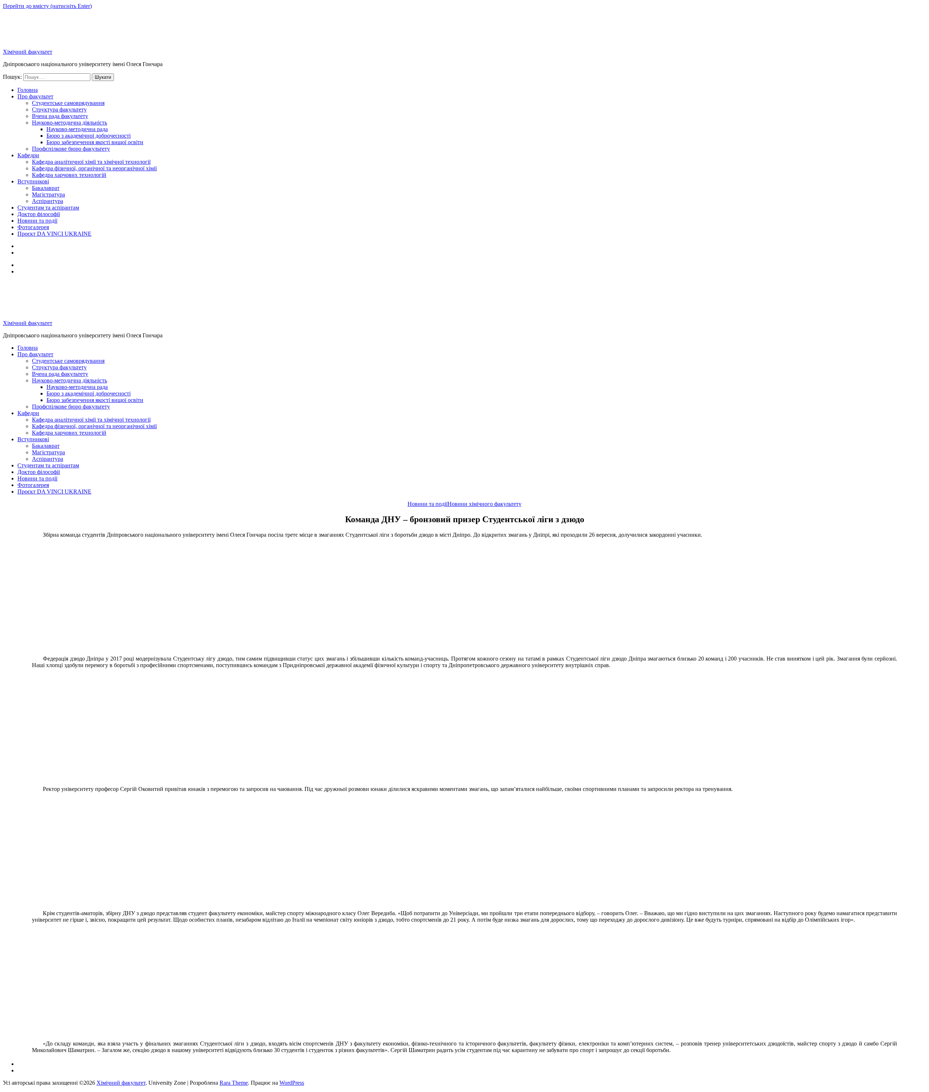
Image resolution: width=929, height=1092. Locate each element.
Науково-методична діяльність (69, 122)
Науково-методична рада (77, 129)
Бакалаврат (46, 188)
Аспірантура (47, 201)
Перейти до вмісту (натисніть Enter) (47, 6)
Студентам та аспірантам (48, 207)
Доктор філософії (38, 214)
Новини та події (37, 221)
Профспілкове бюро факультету (71, 149)
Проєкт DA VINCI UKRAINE (54, 234)
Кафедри (28, 155)
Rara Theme (234, 1083)
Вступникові (33, 181)
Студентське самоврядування (68, 103)
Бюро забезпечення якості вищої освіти (94, 142)
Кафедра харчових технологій (69, 175)
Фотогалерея (33, 227)
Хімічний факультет (27, 52)
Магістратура (48, 194)
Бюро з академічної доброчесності (88, 136)
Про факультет (35, 96)
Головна (27, 90)
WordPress (291, 1083)
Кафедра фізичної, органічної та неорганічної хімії (94, 168)
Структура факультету (59, 109)
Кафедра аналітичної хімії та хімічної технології (91, 162)
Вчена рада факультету (60, 116)
